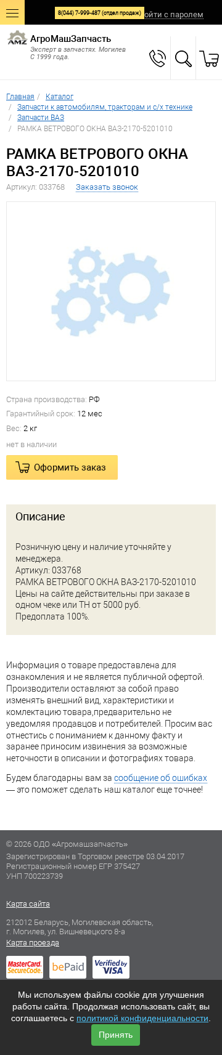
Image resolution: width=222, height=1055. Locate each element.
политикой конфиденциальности (142, 1018)
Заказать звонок (107, 187)
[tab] (111, 516)
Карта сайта (28, 903)
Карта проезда (32, 942)
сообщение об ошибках (160, 778)
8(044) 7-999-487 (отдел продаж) (99, 13)
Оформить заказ (70, 467)
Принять (116, 1035)
